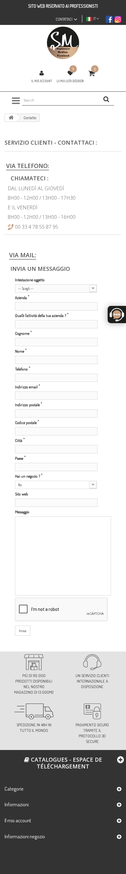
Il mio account (41, 81)
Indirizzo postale (28, 404)
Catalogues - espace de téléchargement (65, 763)
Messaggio (22, 511)
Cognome (23, 333)
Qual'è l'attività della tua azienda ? (42, 315)
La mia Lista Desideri (70, 81)
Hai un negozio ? (29, 476)
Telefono (22, 368)
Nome (21, 351)
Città (20, 440)
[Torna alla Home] (11, 118)
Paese (20, 458)
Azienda (22, 297)
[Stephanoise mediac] (63, 42)
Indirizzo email (27, 386)
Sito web (21, 493)
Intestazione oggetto (30, 279)
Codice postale (27, 422)
